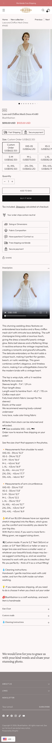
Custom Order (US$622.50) (10, 147)
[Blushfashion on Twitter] (7, 716)
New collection (17, 19)
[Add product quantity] (4, 181)
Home (5, 19)
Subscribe (44, 707)
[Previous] (4, 3)
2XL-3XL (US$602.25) (29, 167)
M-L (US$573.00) (29, 158)
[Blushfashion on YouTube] (23, 716)
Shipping (20, 206)
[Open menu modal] (3, 10)
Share (9, 258)
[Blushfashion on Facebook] (3, 716)
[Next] (48, 3)
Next (47, 19)
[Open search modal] (43, 10)
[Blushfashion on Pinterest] (11, 716)
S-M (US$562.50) (10, 158)
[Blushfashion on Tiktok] (19, 716)
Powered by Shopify (10, 731)
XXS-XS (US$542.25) (29, 147)
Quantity (6, 176)
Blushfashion (8, 117)
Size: (18, 139)
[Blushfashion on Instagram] (15, 716)
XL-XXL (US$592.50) (10, 167)
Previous (38, 19)
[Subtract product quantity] (12, 181)
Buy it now (26, 198)
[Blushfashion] (26, 10)
